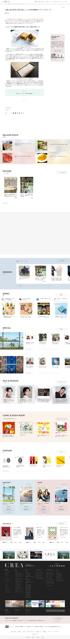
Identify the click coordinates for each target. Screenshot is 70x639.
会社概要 (19, 631)
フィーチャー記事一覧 (61, 172)
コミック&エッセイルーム (56, 1)
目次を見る (9, 506)
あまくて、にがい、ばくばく (50, 580)
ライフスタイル (7, 579)
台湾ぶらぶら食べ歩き (18, 573)
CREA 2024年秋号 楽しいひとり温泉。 (28, 592)
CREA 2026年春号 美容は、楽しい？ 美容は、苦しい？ (30, 576)
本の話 (43, 637)
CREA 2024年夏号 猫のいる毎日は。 (28, 595)
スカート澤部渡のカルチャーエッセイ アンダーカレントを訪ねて (50, 583)
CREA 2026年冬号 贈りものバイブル (28, 579)
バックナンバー (28, 484)
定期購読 (44, 631)
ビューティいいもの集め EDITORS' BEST (18, 587)
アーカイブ (6, 586)
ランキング (6, 584)
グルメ (6, 576)
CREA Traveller (28, 637)
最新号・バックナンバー (8, 611)
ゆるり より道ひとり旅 (49, 585)
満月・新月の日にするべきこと (61, 580)
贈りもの (6, 573)
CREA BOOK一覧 (61, 523)
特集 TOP (61, 329)
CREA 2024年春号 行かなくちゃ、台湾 (28, 597)
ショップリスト (8, 512)
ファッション (7, 582)
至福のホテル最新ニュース (18, 580)
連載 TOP (61, 294)
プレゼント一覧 (53, 59)
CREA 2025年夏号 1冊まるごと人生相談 (28, 585)
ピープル (16, 611)
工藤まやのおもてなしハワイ (19, 578)
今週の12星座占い (59, 576)
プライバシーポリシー (56, 631)
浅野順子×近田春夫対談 (39, 575)
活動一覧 (27, 612)
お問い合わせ (24, 631)
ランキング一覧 (61, 260)
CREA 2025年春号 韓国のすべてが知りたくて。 (29, 587)
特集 (42, 1)
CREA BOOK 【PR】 (7, 612)
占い (62, 1)
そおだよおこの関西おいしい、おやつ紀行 (19, 582)
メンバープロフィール (28, 611)
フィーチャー (7, 587)
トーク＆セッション (48, 1)
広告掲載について (38, 631)
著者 (16, 612)
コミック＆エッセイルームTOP (61, 419)
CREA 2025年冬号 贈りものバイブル (28, 590)
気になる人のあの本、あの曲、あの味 (40, 574)
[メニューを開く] (65, 2)
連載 (39, 1)
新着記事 (36, 1)
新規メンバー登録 (57, 50)
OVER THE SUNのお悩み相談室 (40, 578)
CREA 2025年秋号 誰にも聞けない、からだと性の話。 (30, 582)
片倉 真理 (8, 13)
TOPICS (6, 590)
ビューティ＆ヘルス (7, 580)
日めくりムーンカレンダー (60, 579)
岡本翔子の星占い (59, 573)
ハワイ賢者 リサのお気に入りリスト (19, 577)
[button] (4, 203)
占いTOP (61, 451)
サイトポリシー (50, 631)
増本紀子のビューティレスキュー (19, 592)
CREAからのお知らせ (13, 631)
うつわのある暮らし (18, 585)
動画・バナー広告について (31, 631)
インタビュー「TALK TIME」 (50, 579)
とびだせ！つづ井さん (49, 576)
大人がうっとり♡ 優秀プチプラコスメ (19, 590)
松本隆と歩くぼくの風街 (39, 577)
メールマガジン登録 (57, 618)
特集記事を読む (8, 509)
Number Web (33, 637)
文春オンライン (39, 637)
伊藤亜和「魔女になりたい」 (50, 573)
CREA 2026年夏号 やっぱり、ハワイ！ (28, 574)
